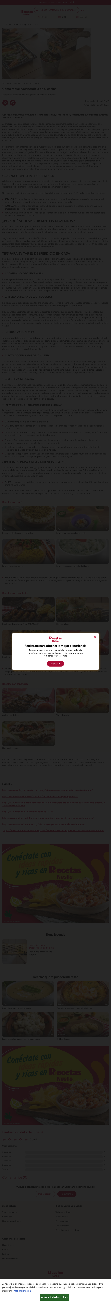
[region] (55, 1291)
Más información (22, 1291)
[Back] (95, 637)
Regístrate (55, 664)
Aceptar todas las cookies (54, 1297)
